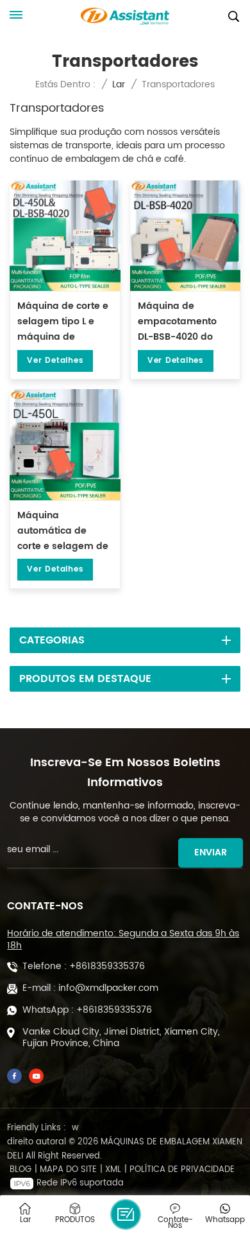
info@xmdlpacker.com (108, 988)
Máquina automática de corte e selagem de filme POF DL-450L (62, 531)
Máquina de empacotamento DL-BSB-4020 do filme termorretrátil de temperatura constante (183, 322)
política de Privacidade (182, 1170)
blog (20, 1170)
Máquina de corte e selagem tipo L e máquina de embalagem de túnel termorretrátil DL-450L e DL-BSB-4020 (62, 322)
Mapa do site (68, 1170)
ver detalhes (55, 360)
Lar (118, 84)
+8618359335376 (107, 966)
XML (113, 1170)
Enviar (210, 852)
